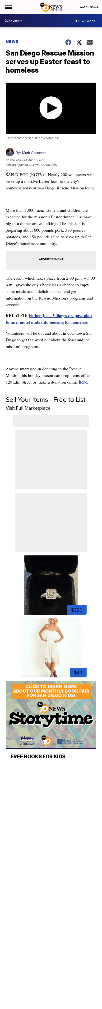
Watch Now (88, 7)
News (12, 41)
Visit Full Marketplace (28, 408)
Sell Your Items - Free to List (45, 399)
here (83, 382)
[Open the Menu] (8, 7)
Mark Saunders (34, 152)
